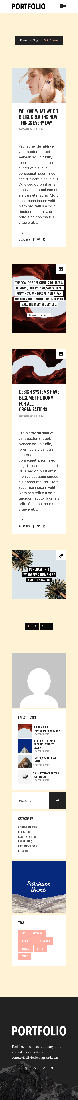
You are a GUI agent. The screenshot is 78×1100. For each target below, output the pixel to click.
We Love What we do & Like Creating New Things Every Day (38, 116)
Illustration (25, 836)
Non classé (24, 841)
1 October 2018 (27, 129)
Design (39, 129)
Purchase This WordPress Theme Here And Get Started (39, 574)
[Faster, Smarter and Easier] (25, 761)
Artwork (37, 933)
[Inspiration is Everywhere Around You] (25, 731)
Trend (25, 956)
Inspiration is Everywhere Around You (46, 728)
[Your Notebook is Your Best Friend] (25, 777)
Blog (35, 40)
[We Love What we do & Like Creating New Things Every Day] (39, 85)
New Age (26, 948)
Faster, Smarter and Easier (45, 759)
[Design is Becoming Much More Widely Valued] (25, 746)
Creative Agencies (27, 827)
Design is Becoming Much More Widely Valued (44, 744)
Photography (25, 846)
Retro (21, 851)
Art (23, 933)
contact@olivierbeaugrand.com (35, 1057)
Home (23, 40)
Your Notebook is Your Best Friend (46, 774)
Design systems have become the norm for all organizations (39, 400)
